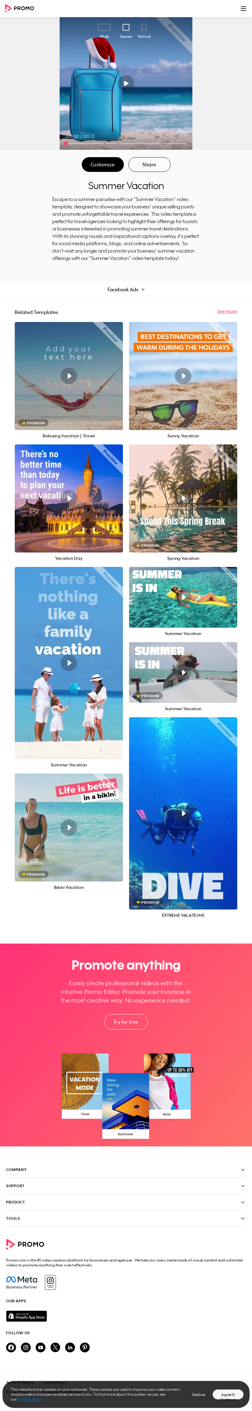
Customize (103, 164)
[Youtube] (40, 1348)
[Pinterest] (85, 1348)
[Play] (126, 83)
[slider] (66, 143)
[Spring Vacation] (183, 498)
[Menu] (243, 8)
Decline (198, 1394)
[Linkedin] (70, 1348)
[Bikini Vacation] (69, 827)
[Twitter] (55, 1348)
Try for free (126, 1022)
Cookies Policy (30, 1399)
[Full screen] (184, 134)
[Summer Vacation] (69, 663)
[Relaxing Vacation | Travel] (69, 376)
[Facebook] (21, 1282)
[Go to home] (21, 8)
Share (149, 164)
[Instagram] (50, 1282)
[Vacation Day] (69, 498)
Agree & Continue (228, 1395)
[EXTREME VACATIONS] (183, 813)
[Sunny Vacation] (183, 376)
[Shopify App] (126, 1316)
